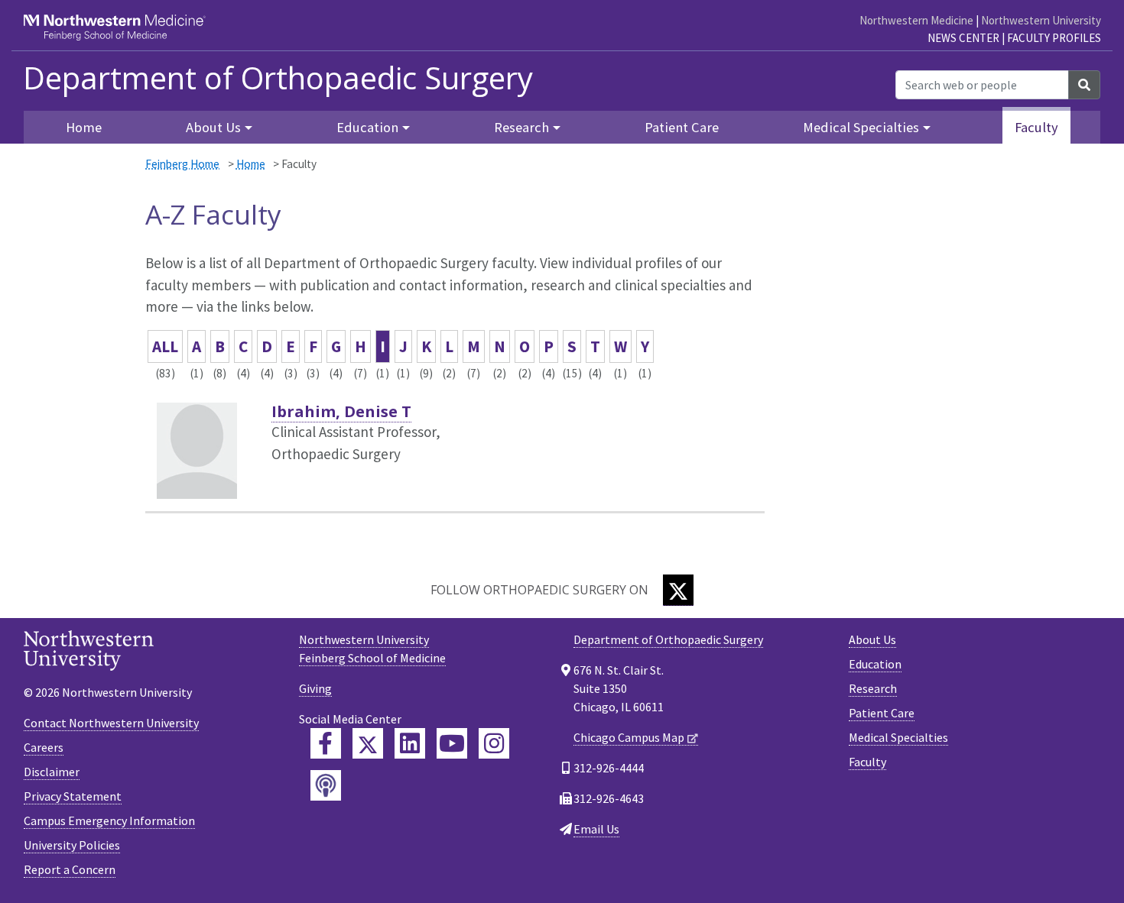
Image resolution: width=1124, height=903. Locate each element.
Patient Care (682, 127)
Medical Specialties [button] (861, 127)
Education (875, 664)
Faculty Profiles (1054, 38)
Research (873, 688)
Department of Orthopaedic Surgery (278, 78)
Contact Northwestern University (111, 722)
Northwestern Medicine (916, 20)
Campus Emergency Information (109, 820)
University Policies (72, 845)
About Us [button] (213, 127)
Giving (315, 688)
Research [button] (521, 127)
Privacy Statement (73, 796)
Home (84, 127)
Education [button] (367, 127)
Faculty (1036, 127)
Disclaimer (52, 771)
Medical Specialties (898, 737)
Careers (43, 747)
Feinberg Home (182, 164)
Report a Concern (69, 869)
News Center (963, 38)
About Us (872, 639)
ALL (165, 346)
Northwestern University (1041, 20)
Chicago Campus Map (628, 737)
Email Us (596, 829)
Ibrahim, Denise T (341, 411)
